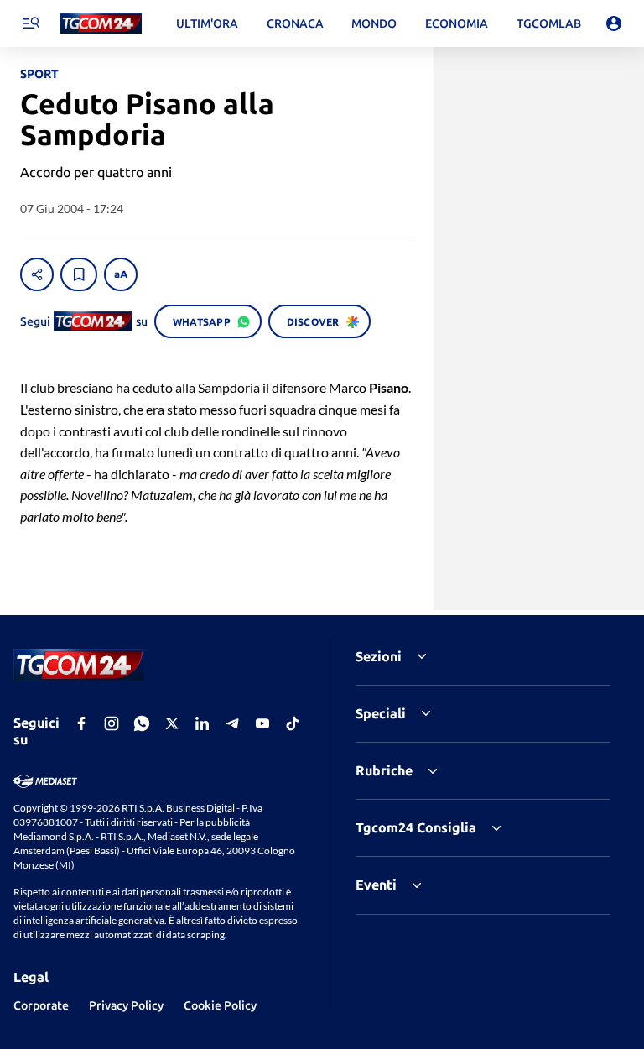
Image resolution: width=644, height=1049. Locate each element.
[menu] (30, 23)
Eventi (376, 884)
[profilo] (614, 23)
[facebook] (81, 723)
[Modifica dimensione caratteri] (121, 274)
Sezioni (379, 656)
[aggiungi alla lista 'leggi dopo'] (78, 274)
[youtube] (262, 723)
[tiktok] (292, 723)
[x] (172, 723)
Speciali (381, 713)
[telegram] (232, 723)
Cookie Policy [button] (220, 1005)
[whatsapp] (141, 723)
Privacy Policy (126, 1005)
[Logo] (101, 23)
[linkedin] (202, 723)
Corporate (41, 1005)
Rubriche (384, 770)
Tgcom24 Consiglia (416, 827)
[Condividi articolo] (37, 274)
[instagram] (111, 723)
